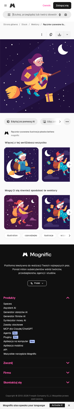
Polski (37, 283)
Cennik (47, 5)
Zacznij (8, 363)
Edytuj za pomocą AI (23, 121)
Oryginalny (23, 45)
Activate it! (57, 405)
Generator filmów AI (14, 316)
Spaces (7, 303)
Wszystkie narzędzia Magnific (19, 353)
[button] (37, 283)
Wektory (35, 24)
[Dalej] (60, 121)
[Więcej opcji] (41, 34)
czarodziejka (31, 235)
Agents (10, 333)
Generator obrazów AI (15, 312)
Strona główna (10, 24)
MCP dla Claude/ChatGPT (18, 328)
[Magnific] (37, 255)
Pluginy (10, 337)
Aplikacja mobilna (13, 345)
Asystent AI (9, 307)
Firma (7, 372)
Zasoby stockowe (13, 324)
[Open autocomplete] (7, 14)
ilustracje (48, 235)
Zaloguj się (62, 5)
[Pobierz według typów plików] (67, 34)
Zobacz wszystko (36, 142)
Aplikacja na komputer (18, 341)
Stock (24, 24)
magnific (15, 135)
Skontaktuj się (12, 382)
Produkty (9, 297)
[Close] (69, 405)
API (5, 349)
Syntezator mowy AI (14, 320)
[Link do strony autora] (6, 133)
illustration (12, 235)
